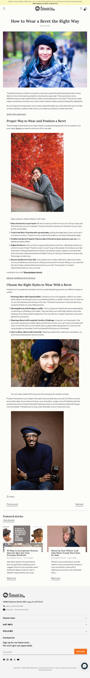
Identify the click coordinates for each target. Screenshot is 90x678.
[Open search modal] (81, 8)
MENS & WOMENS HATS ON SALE (21, 278)
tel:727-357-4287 (14, 606)
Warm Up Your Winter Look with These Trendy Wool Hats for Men (65, 552)
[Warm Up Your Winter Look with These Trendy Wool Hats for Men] (67, 539)
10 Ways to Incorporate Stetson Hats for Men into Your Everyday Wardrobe (22, 552)
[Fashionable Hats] (45, 8)
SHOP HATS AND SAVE (16, 114)
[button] (84, 666)
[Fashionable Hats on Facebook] (4, 659)
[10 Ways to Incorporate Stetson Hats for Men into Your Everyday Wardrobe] (23, 539)
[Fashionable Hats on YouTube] (18, 659)
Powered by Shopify (45, 670)
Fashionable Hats (31, 668)
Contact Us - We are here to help (17, 610)
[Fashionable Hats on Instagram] (7, 659)
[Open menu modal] (4, 8)
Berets (18, 128)
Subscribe (80, 651)
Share (11, 497)
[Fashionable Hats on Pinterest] (11, 659)
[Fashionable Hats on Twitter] (15, 659)
